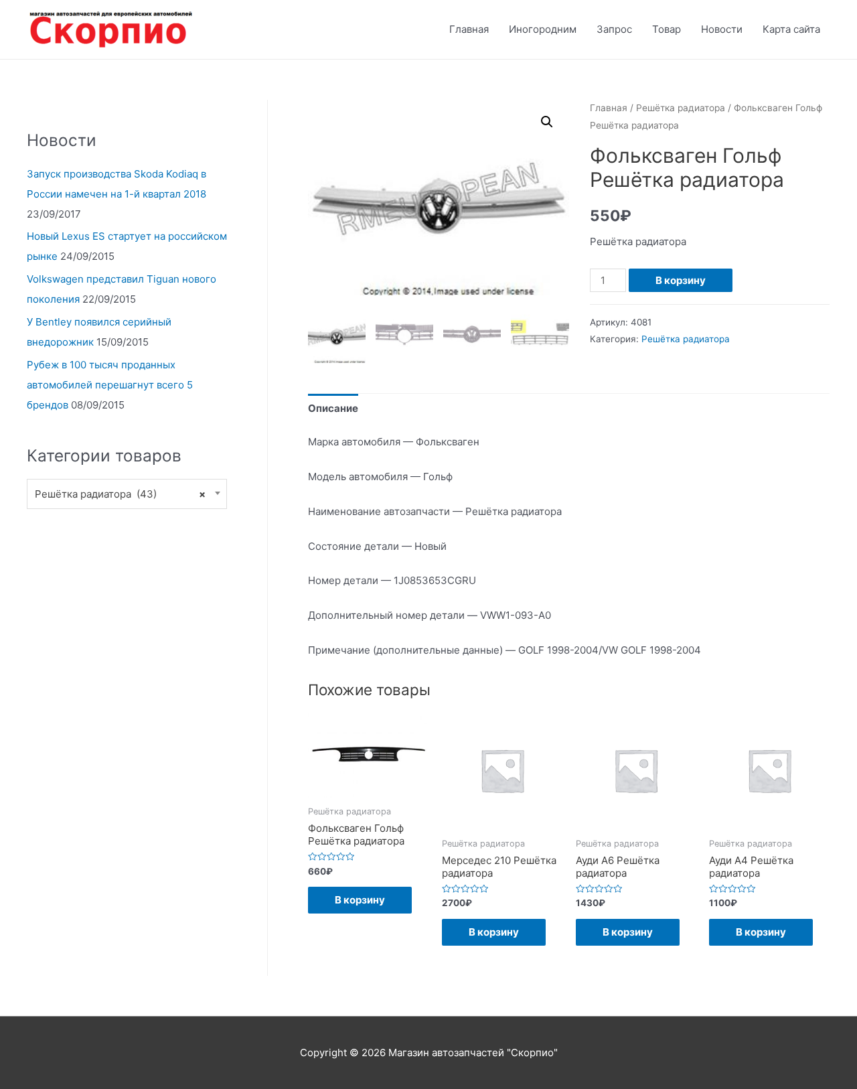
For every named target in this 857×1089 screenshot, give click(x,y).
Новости (722, 29)
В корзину (680, 280)
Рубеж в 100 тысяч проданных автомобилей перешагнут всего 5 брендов (110, 384)
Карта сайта (791, 29)
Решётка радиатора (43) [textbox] (120, 494)
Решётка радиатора (680, 107)
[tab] (333, 408)
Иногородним (542, 29)
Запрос (614, 29)
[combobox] (127, 494)
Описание (333, 408)
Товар (666, 29)
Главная (469, 29)
